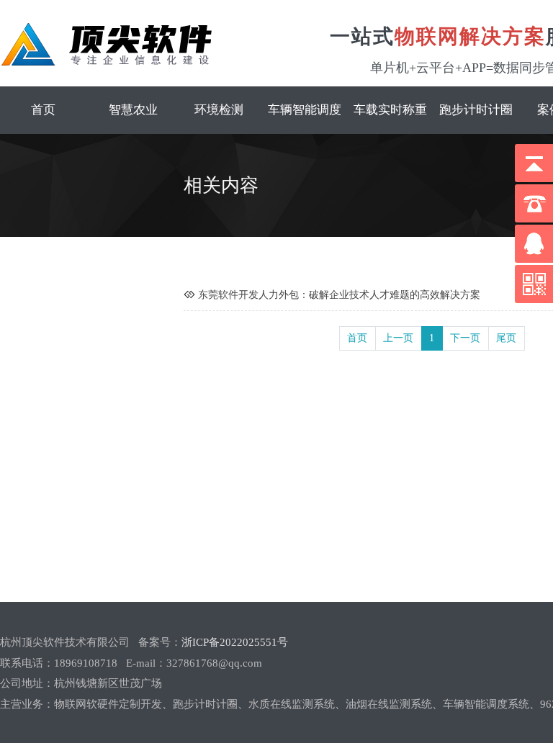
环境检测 (218, 110)
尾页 (506, 338)
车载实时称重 (390, 110)
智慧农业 (133, 110)
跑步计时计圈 (476, 110)
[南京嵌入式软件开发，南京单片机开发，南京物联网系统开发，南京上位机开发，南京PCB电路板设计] (106, 44)
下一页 (465, 338)
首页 (43, 110)
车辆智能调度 (304, 110)
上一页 (398, 338)
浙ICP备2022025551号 (234, 642)
